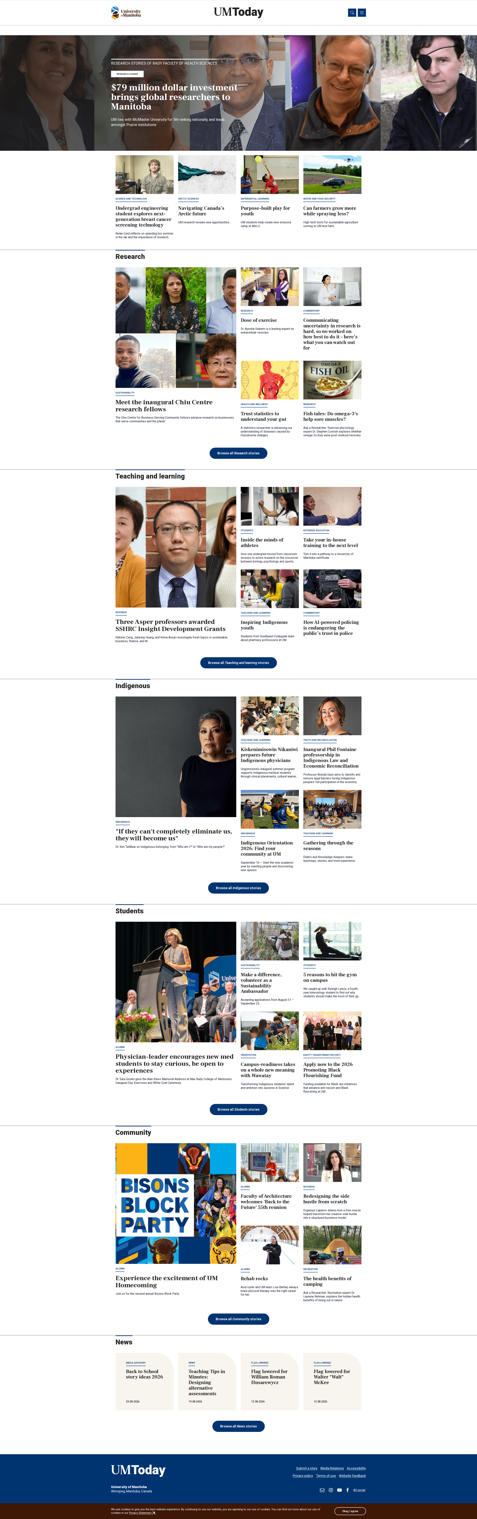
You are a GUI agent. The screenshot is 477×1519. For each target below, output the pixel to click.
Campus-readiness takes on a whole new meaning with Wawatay (268, 1070)
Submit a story (307, 1468)
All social (359, 1490)
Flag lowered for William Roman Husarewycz (269, 1377)
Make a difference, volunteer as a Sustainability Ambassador (261, 983)
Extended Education (316, 530)
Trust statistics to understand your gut (263, 417)
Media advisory (136, 1362)
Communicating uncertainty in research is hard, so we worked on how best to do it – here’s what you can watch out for (332, 334)
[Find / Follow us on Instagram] (331, 1490)
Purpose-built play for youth (265, 211)
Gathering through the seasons (328, 846)
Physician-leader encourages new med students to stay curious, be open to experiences (175, 1063)
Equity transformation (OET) (321, 1054)
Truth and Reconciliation (320, 740)
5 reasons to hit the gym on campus (330, 978)
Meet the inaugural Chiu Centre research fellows (164, 406)
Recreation (310, 1269)
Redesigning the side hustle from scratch (326, 1199)
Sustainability (125, 392)
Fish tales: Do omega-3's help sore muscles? (330, 417)
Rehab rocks (254, 1279)
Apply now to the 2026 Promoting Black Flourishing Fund (328, 1070)
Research (247, 310)
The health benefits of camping (327, 1281)
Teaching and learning (255, 612)
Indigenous (123, 821)
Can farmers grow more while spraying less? (329, 211)
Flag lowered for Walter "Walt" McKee (332, 1377)
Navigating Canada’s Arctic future (201, 211)
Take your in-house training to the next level (330, 543)
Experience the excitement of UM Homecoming (167, 1282)
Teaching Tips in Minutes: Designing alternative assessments (207, 1382)
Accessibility (356, 1468)
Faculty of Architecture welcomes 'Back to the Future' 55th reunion (266, 1202)
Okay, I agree (350, 1511)
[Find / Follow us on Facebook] (347, 1490)
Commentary (311, 310)
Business (121, 612)
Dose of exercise (259, 320)
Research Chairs (127, 74)
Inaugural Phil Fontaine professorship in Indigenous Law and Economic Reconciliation (331, 757)
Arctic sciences (188, 198)
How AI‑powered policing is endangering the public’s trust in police (331, 628)
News (192, 1362)
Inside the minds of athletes (262, 543)
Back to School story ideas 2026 (144, 1374)
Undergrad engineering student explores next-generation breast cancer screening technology (143, 216)
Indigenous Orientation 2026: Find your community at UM (267, 848)
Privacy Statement (142, 1513)
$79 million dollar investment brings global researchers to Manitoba (174, 97)
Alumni (120, 1047)
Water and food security (319, 198)
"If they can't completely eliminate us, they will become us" (174, 835)
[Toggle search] (352, 13)
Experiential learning (255, 198)
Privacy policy (303, 1476)
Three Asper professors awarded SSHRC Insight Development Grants (170, 625)
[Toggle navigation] (362, 13)
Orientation (248, 1054)
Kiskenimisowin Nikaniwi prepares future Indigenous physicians (269, 755)
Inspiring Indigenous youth (264, 625)
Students (247, 530)
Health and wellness (254, 404)
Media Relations (332, 1468)
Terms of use (326, 1476)
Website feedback (352, 1476)
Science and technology (131, 198)
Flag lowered (259, 1362)
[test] (322, 1490)
